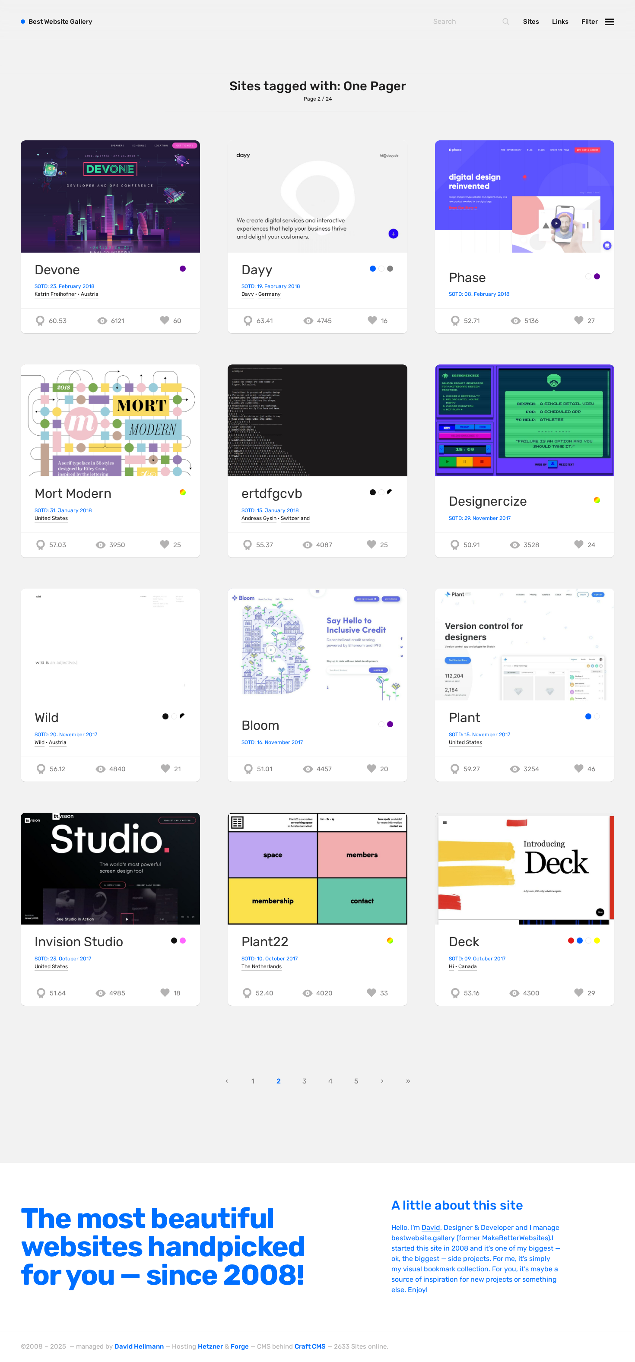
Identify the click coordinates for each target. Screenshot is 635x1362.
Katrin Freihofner (55, 294)
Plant (464, 717)
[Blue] (372, 268)
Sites (531, 21)
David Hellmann (139, 1346)
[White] (381, 268)
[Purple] (182, 268)
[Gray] (390, 268)
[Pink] (182, 940)
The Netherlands (261, 966)
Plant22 (265, 942)
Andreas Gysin (258, 518)
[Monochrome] (390, 492)
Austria (89, 294)
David (431, 1227)
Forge (240, 1346)
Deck (464, 942)
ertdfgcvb (271, 493)
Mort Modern (73, 493)
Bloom (260, 725)
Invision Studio (79, 942)
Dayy (257, 270)
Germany (269, 294)
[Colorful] (182, 492)
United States (51, 518)
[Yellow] (597, 940)
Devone (57, 270)
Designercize (488, 501)
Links (560, 21)
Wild (47, 717)
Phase (467, 277)
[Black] (372, 492)
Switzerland (295, 518)
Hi (451, 966)
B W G (60, 21)
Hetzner (210, 1346)
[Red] (571, 940)
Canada (467, 966)
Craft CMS (310, 1346)
